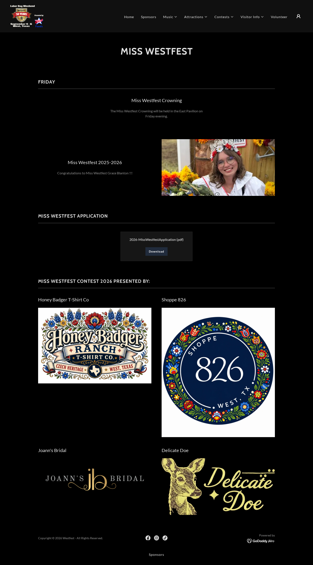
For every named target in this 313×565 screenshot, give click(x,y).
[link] (27, 16)
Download (156, 251)
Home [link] (129, 17)
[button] (170, 16)
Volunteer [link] (279, 17)
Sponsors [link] (148, 17)
